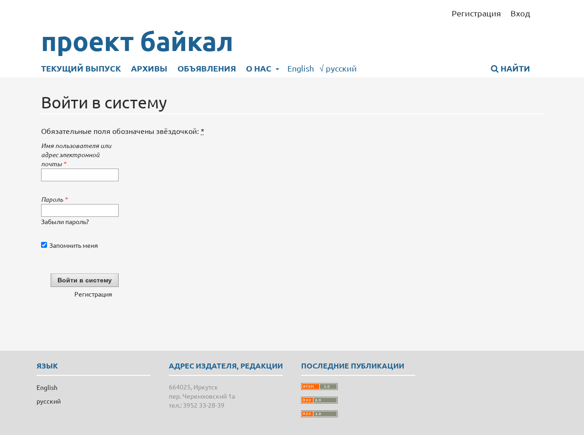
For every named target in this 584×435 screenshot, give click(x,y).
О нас (259, 68)
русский (338, 68)
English (300, 68)
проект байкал (137, 41)
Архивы (149, 68)
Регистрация (476, 13)
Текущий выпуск (81, 68)
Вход (520, 13)
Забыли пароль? (65, 221)
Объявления (206, 68)
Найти (514, 68)
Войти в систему (84, 280)
